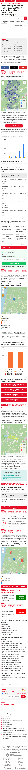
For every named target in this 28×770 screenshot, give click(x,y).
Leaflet (7, 109)
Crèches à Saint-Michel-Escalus (10, 660)
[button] (3, 82)
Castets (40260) (6, 628)
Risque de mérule (19, 48)
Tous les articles (11, 747)
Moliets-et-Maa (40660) (8, 632)
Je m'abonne (13, 263)
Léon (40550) (5, 624)
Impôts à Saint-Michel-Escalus (10, 658)
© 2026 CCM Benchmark (14, 752)
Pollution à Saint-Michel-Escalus (10, 645)
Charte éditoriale (18, 746)
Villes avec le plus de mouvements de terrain (14, 507)
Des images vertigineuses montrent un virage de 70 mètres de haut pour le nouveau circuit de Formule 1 (14, 736)
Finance (5, 693)
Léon (8, 21)
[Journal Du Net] (7, 762)
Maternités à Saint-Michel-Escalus (11, 664)
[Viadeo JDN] (20, 765)
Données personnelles (6, 749)
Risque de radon (18, 44)
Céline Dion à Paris (7, 724)
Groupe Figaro (18, 750)
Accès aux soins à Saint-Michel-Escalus (12, 666)
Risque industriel (18, 46)
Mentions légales (10, 750)
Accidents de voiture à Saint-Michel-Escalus (13, 649)
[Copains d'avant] (7, 765)
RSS (17, 747)
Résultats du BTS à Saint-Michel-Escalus (13, 685)
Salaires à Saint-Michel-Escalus (10, 654)
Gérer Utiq (24, 749)
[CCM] (20, 759)
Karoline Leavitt (6, 715)
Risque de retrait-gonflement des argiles (7, 48)
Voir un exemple (21, 693)
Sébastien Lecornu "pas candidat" (11, 709)
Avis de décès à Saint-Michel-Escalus (12, 643)
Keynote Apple (6, 726)
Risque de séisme (7, 44)
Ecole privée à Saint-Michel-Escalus (11, 662)
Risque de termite (19, 50)
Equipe (12, 746)
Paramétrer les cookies (16, 749)
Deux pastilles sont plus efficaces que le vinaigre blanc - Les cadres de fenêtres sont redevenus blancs (14, 730)
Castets (18, 21)
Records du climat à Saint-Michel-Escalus (14, 385)
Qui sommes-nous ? (5, 746)
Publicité (25, 746)
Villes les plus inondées (14, 126)
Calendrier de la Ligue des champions (12, 720)
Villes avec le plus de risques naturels (14, 247)
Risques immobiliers (14, 3)
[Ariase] (7, 768)
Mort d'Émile (5, 716)
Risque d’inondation (8, 43)
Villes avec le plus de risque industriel (14, 586)
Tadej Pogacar (6, 713)
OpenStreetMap (18, 109)
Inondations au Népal (8, 707)
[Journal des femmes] (7, 759)
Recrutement (21, 747)
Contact (5, 747)
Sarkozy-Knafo (6, 718)
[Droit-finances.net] (20, 762)
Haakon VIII (5, 722)
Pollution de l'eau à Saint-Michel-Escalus (14, 394)
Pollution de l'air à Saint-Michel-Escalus (14, 390)
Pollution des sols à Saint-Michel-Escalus (14, 399)
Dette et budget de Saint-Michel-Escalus (13, 656)
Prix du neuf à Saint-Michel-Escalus (11, 668)
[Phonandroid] (20, 768)
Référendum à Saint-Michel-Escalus (11, 670)
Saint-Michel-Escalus (7, 641)
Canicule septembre (7, 711)
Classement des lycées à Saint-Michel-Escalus (14, 647)
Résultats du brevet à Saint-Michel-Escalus (13, 683)
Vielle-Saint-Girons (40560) (9, 630)
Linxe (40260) (6, 626)
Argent (5, 3)
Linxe (12, 21)
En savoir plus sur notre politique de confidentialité (12, 266)
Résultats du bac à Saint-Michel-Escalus (12, 681)
